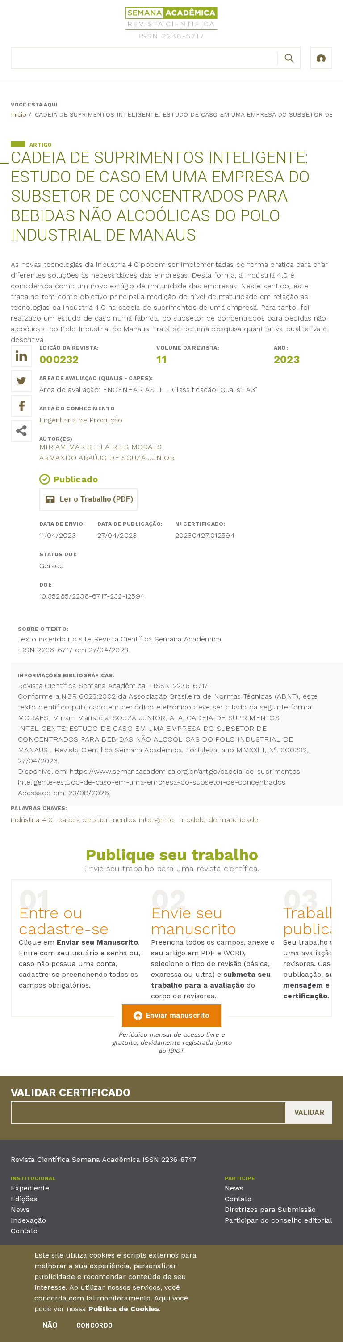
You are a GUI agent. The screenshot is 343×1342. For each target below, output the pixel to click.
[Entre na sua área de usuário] (321, 58)
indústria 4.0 (32, 819)
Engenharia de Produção (81, 420)
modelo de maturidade (218, 819)
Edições (24, 1198)
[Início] (171, 24)
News (20, 1209)
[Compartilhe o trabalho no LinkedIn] (21, 356)
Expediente (30, 1188)
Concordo (94, 1325)
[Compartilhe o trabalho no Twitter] (21, 381)
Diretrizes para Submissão (270, 1209)
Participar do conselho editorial (278, 1220)
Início (18, 114)
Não (50, 1325)
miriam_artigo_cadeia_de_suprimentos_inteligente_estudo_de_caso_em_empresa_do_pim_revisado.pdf (88, 499)
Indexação (28, 1220)
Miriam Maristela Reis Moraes (100, 447)
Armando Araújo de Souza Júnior (107, 457)
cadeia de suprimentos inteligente (116, 819)
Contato (24, 1231)
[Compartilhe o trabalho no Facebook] (21, 406)
